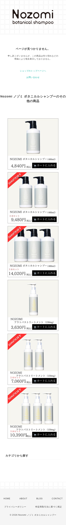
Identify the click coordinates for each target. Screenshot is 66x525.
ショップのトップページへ (33, 71)
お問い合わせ (33, 77)
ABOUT (23, 498)
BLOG (39, 498)
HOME (7, 498)
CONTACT (57, 498)
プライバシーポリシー (15, 507)
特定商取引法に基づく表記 (48, 507)
